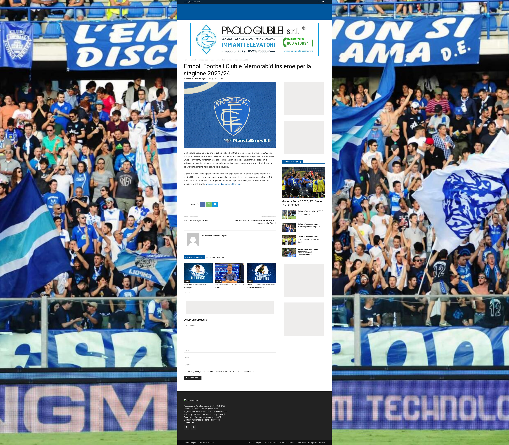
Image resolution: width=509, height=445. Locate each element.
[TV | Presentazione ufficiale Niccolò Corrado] (229, 273)
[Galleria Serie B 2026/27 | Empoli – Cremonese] (303, 182)
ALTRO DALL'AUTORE (215, 257)
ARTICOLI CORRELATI (194, 257)
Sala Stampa (301, 442)
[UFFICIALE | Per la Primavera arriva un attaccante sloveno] (261, 273)
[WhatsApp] (209, 204)
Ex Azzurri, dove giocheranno (196, 220)
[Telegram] (215, 204)
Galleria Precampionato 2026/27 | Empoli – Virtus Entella (308, 239)
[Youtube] (323, 2)
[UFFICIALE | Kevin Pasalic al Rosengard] (198, 273)
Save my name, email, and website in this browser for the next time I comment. (221, 371)
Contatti (322, 442)
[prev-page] (185, 292)
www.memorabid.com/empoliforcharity (224, 184)
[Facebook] (319, 2)
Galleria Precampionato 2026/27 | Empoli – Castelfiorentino (308, 252)
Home (186, 60)
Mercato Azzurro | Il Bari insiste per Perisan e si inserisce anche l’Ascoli (255, 221)
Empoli (193, 60)
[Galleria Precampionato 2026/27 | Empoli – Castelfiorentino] (289, 252)
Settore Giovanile (270, 442)
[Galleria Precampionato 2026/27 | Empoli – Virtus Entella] (289, 240)
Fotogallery (312, 442)
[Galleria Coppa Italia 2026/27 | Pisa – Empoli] (289, 214)
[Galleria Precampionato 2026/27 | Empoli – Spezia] (289, 227)
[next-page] (189, 292)
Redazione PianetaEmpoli (196, 79)
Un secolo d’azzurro (286, 442)
